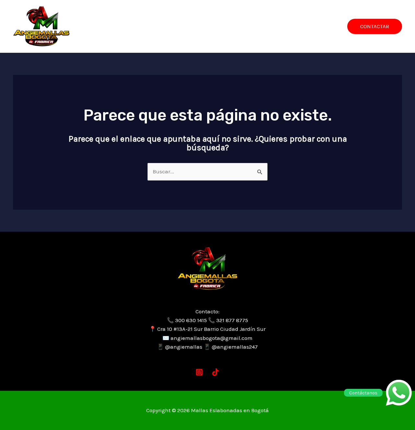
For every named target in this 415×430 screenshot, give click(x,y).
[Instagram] (199, 372)
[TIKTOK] (215, 372)
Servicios (173, 26)
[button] (374, 26)
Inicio (143, 26)
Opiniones (266, 26)
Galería (204, 26)
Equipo (233, 26)
